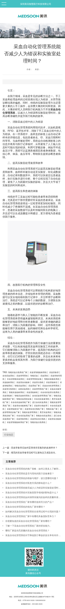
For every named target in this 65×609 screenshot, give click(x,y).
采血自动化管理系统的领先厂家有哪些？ (25, 506)
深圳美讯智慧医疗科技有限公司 (35, 3)
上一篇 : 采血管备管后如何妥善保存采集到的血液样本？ (30, 447)
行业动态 (8, 434)
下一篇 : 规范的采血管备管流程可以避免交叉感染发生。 (30, 452)
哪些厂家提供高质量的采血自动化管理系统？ (27, 530)
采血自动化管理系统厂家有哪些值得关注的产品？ (29, 501)
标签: (5, 429)
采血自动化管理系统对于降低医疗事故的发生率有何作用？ (33, 535)
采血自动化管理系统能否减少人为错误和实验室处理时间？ (33, 487)
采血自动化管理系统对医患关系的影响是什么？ (28, 482)
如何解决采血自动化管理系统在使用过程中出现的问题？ (33, 511)
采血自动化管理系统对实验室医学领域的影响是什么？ (31, 492)
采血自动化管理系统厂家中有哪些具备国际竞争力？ (30, 516)
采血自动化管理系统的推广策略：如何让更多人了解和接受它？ (33, 468)
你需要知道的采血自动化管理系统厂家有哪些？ (28, 520)
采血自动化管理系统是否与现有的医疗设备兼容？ (29, 473)
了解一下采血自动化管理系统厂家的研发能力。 (28, 525)
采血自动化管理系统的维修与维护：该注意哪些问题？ (31, 478)
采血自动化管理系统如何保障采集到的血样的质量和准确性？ (33, 497)
